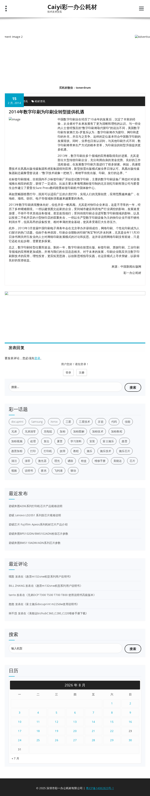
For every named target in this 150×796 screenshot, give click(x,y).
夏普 (59, 441)
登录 (37, 358)
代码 (114, 421)
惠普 (124, 441)
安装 (92, 441)
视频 (14, 470)
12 (56, 722)
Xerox (54, 421)
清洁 (14, 461)
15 (111, 722)
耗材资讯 (40, 101)
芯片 (132, 461)
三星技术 (84, 421)
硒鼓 (70, 461)
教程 (76, 451)
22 (111, 731)
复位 (46, 441)
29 (111, 740)
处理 (33, 441)
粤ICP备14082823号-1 (100, 788)
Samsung (37, 421)
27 (75, 740)
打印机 (48, 451)
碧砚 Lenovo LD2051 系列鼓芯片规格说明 (35, 515)
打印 (33, 451)
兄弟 (14, 431)
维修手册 (100, 461)
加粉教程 (116, 431)
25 (38, 740)
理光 (57, 461)
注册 (81, 372)
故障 (62, 451)
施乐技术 (105, 451)
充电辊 (48, 431)
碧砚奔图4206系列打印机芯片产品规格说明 (35, 506)
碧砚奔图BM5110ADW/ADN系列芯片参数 (35, 543)
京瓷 (100, 421)
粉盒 (84, 461)
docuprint (17, 421)
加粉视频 (16, 441)
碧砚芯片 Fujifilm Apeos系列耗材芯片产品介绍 (38, 524)
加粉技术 (97, 431)
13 (75, 722)
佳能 (127, 421)
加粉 (62, 431)
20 (75, 731)
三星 (68, 421)
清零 (27, 461)
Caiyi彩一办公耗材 (72, 6)
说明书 (29, 470)
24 (19, 740)
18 (38, 731)
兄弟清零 (30, 431)
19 (56, 731)
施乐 (89, 451)
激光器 (42, 461)
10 (19, 722)
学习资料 (76, 441)
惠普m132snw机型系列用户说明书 (48, 576)
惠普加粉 (16, 451)
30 (130, 740)
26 (56, 740)
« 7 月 (15, 758)
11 (38, 722)
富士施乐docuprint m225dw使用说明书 (51, 604)
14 (93, 722)
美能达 (117, 461)
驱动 (73, 470)
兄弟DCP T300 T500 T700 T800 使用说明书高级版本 (60, 595)
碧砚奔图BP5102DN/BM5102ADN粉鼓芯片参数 (38, 533)
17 (19, 731)
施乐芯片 (124, 451)
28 (93, 740)
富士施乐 (108, 441)
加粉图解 (78, 431)
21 (93, 731)
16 (130, 722)
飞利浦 (58, 470)
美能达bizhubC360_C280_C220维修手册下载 (57, 613)
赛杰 (43, 470)
